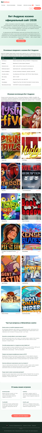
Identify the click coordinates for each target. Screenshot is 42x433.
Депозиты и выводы (28, 5)
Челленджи (19, 5)
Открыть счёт (37, 8)
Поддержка (37, 5)
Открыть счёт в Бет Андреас (21, 415)
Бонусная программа (11, 5)
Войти (31, 8)
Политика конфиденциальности (15, 425)
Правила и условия (27, 425)
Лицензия (34, 425)
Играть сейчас (21, 40)
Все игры (3, 5)
